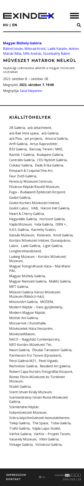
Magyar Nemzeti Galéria (27, 281)
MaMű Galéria (60, 281)
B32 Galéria (18, 149)
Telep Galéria (19, 423)
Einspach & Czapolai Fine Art (30, 170)
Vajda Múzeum (20, 224)
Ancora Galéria (56, 138)
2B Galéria (17, 127)
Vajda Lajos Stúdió (46, 428)
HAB (34, 208)
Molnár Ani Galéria (23, 318)
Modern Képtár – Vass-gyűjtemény (35, 307)
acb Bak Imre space (24, 133)
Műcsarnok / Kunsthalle (27, 323)
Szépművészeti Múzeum (27, 412)
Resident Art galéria (55, 366)
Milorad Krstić (35, 48)
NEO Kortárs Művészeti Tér (30, 344)
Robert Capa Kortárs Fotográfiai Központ (40, 371)
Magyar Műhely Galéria (22, 43)
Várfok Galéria (20, 434)
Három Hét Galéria (55, 208)
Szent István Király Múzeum (30, 392)
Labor (13, 246)
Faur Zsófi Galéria (22, 176)
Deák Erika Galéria (49, 165)
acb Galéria (49, 133)
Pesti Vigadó (48, 361)
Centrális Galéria (21, 160)
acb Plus (15, 138)
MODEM (46, 301)
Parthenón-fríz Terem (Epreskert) (35, 355)
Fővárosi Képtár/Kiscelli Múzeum (34, 186)
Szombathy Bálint (56, 53)
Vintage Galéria (21, 444)
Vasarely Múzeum (22, 439)
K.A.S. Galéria (19, 229)
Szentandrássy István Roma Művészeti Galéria (38, 399)
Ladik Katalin (57, 48)
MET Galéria (18, 286)
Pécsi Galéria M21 (22, 361)
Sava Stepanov (31, 90)
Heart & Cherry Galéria (26, 213)
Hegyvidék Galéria (23, 219)
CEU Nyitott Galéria (52, 160)
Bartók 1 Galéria (21, 154)
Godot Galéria (19, 197)
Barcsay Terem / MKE (45, 149)
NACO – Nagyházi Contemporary (34, 339)
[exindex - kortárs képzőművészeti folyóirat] (28, 15)
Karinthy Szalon (43, 229)
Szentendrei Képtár (24, 407)
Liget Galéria (52, 246)
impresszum (16, 474)
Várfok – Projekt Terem (52, 434)
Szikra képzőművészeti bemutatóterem (39, 418)
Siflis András (32, 53)
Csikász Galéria (20, 165)
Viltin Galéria (49, 439)
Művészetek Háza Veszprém (30, 328)
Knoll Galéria (63, 235)
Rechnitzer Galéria (23, 366)
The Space (40, 423)
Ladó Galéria (30, 246)
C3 (79, 479)
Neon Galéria (19, 350)
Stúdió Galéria (20, 386)
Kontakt (13, 479)
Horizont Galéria (52, 219)
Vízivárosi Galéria (48, 444)
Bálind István (13, 48)
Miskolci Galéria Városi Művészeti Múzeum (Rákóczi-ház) (34, 294)
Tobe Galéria (61, 423)
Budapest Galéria (50, 154)
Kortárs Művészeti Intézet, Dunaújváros (39, 240)
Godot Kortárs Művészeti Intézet (34, 203)
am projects (33, 138)
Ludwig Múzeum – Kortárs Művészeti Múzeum (37, 258)
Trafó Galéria (19, 428)
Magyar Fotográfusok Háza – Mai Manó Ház (39, 268)
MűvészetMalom (22, 334)
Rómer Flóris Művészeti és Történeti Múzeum (37, 379)
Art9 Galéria (18, 144)
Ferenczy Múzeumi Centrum (30, 181)
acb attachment (39, 127)
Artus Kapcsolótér (43, 144)
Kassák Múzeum (21, 235)
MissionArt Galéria (23, 301)
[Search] (79, 25)
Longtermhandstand (25, 251)
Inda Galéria (43, 224)
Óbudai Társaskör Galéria (51, 350)
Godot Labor (19, 208)
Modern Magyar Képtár (27, 312)
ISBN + (60, 224)
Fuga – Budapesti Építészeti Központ (37, 192)
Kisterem (44, 235)
